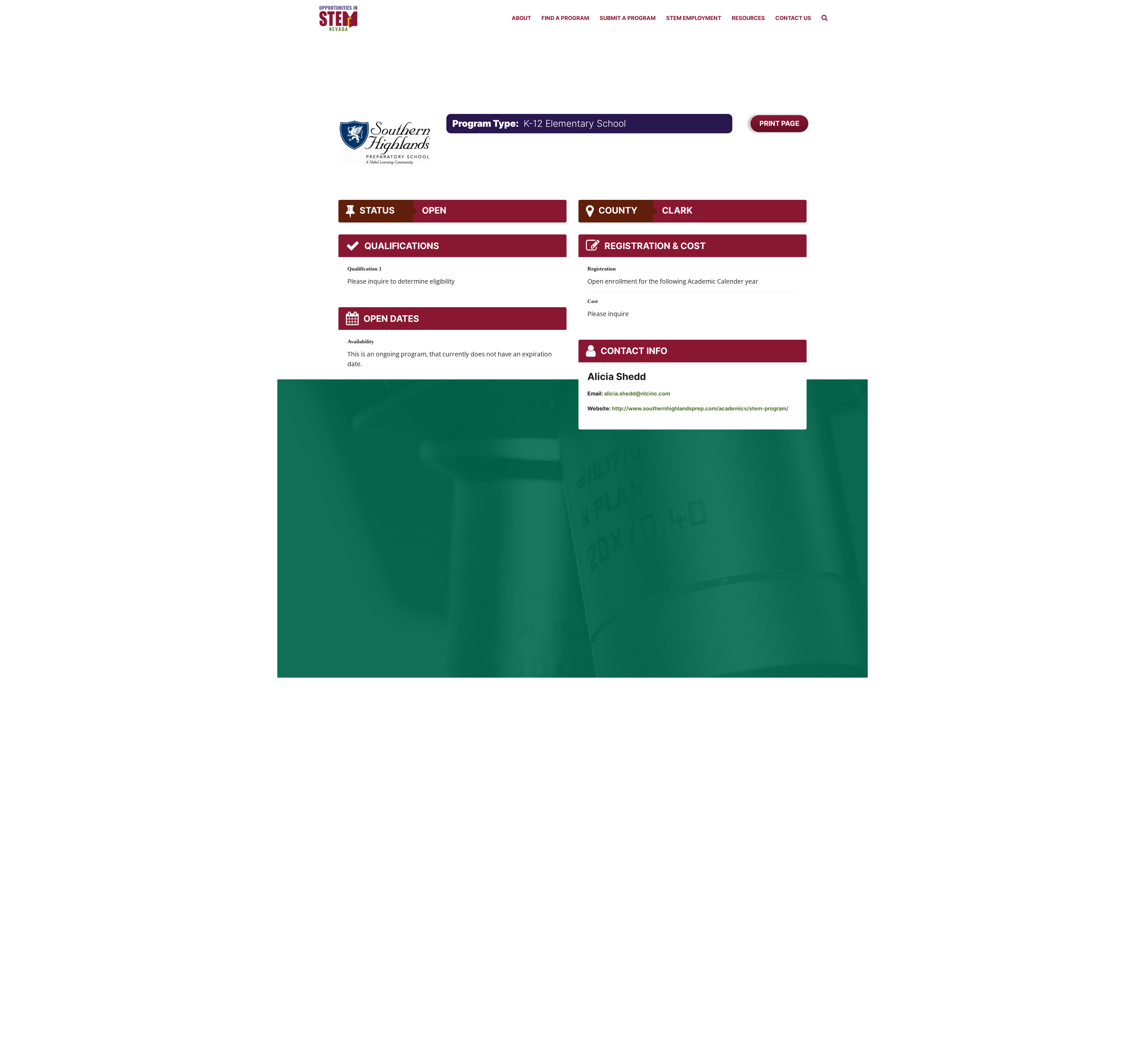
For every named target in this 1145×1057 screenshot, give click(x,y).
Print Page (779, 123)
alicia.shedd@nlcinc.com (637, 393)
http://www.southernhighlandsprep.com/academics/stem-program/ (700, 408)
